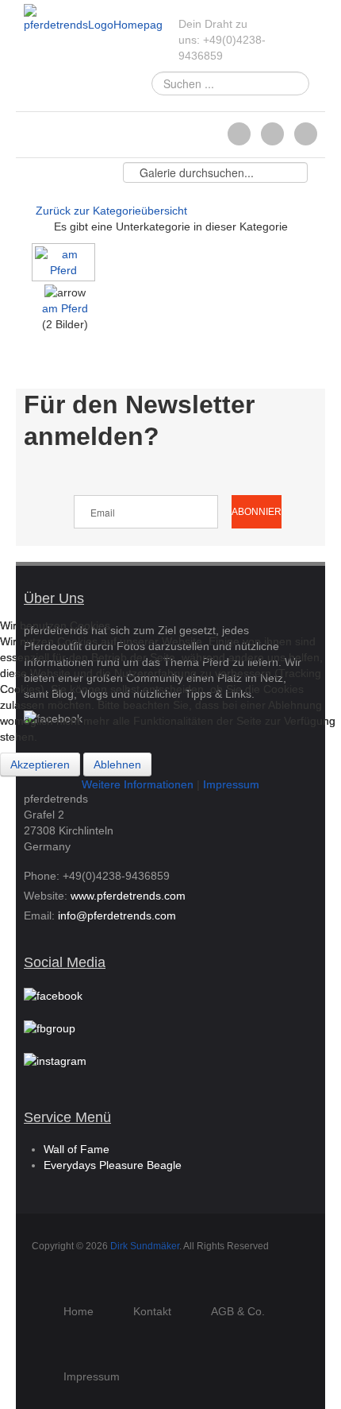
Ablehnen (117, 764)
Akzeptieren (40, 764)
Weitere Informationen (137, 784)
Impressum (231, 784)
